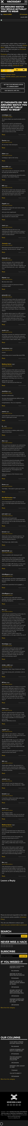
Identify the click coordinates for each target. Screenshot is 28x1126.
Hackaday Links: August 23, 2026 (17, 1066)
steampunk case (17, 65)
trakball (3, 79)
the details (23, 49)
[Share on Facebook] (1, 17)
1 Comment (14, 1070)
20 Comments (15, 996)
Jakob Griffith (7, 14)
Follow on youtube (7, 946)
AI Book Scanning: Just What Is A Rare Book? (17, 1050)
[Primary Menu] (26, 1)
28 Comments (15, 1005)
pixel (17, 76)
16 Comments (15, 978)
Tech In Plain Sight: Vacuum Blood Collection (16, 1058)
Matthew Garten (7, 364)
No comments (15, 970)
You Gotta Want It (15, 1073)
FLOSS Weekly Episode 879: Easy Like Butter (16, 1042)
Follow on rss (9, 946)
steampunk (22, 76)
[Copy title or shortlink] (9, 17)
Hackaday (14, 1)
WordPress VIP (17, 1118)
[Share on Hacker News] (5, 17)
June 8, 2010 (23, 17)
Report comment (22, 134)
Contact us (12, 946)
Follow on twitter (4, 946)
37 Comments (23, 14)
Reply (3, 134)
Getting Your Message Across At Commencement (12, 85)
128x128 (8, 76)
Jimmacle (5, 243)
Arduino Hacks (11, 74)
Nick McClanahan (7, 497)
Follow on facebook (2, 946)
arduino (13, 76)
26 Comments (15, 987)
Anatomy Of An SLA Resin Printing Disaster (17, 974)
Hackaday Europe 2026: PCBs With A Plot (17, 967)
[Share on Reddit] (7, 17)
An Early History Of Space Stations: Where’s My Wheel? (17, 982)
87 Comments (15, 1054)
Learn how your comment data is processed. (14, 925)
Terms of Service (7, 1114)
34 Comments (15, 1062)
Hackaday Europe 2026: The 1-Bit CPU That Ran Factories (17, 1000)
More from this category (8, 1007)
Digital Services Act (16, 1114)
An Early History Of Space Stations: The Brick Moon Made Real (17, 991)
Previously (4, 54)
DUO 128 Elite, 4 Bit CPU (13, 90)
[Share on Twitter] (3, 17)
